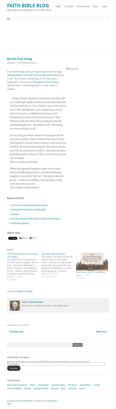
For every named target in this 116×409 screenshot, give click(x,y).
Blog (96, 7)
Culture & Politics (58, 385)
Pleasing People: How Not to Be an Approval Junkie (32, 75)
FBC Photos (72, 385)
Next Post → (102, 331)
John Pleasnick (36, 302)
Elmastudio (52, 401)
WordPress (28, 401)
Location (69, 7)
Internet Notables (14, 388)
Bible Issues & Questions (17, 385)
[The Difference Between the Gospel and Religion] (24, 268)
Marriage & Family (41, 388)
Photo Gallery (83, 7)
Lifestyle (20, 291)
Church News (43, 385)
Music (63, 388)
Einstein (15, 214)
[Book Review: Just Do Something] (92, 262)
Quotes (82, 388)
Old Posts (72, 388)
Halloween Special (20, 223)
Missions (54, 388)
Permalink (28, 291)
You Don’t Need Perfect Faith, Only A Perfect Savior (36, 218)
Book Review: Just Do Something (90, 272)
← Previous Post (15, 331)
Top (8, 404)
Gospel (97, 385)
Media (104, 7)
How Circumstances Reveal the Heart (29, 205)
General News (85, 385)
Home (58, 7)
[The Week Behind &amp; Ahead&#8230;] (59, 267)
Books (32, 385)
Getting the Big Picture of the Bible (28, 209)
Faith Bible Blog (28, 5)
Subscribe (14, 368)
